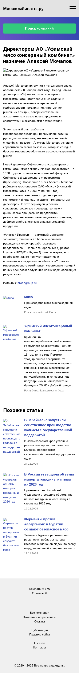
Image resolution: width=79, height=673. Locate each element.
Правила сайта (39, 634)
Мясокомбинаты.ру (23, 8)
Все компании (39, 612)
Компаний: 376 (39, 588)
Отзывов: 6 (39, 593)
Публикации (39, 630)
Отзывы (39, 621)
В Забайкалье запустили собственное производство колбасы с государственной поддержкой (48, 427)
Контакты (39, 647)
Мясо (28, 297)
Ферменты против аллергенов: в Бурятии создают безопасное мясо (46, 524)
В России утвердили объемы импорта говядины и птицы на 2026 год (49, 479)
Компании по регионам (39, 617)
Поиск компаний (39, 28)
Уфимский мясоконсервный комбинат (48, 328)
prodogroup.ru (27, 283)
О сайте (39, 643)
